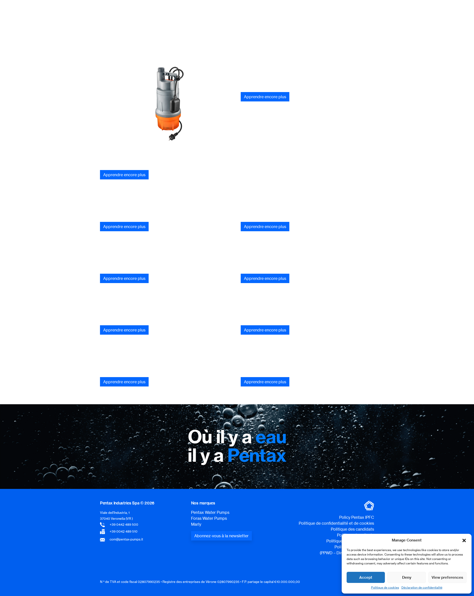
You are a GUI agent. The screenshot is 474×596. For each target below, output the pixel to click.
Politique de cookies (385, 587)
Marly (196, 524)
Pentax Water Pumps (210, 512)
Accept (365, 577)
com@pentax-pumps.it (126, 539)
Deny (406, 577)
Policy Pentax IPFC (356, 517)
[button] (464, 540)
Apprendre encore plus (124, 174)
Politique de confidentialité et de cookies (336, 523)
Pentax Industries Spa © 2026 (127, 502)
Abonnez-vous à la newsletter (221, 535)
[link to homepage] (124, 14)
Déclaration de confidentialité (421, 587)
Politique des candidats (352, 529)
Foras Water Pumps (209, 518)
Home (233, 38)
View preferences (447, 577)
